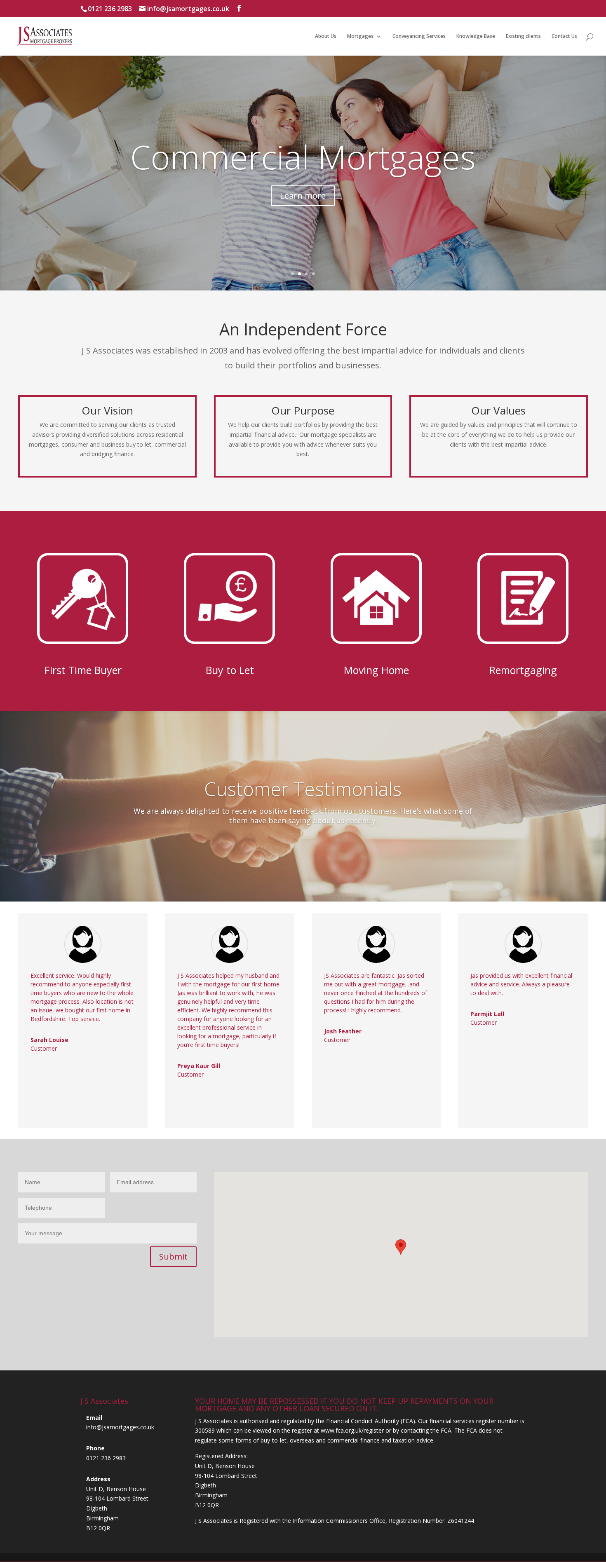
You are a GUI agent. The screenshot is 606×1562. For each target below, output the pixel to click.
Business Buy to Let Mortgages (303, 175)
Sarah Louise (49, 1040)
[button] (400, 1247)
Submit (173, 1256)
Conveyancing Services (419, 36)
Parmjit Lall (487, 1014)
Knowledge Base (475, 36)
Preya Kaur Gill (198, 1066)
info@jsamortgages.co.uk (120, 1427)
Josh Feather (343, 1031)
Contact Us (564, 36)
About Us (325, 36)
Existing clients (523, 36)
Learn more (303, 230)
